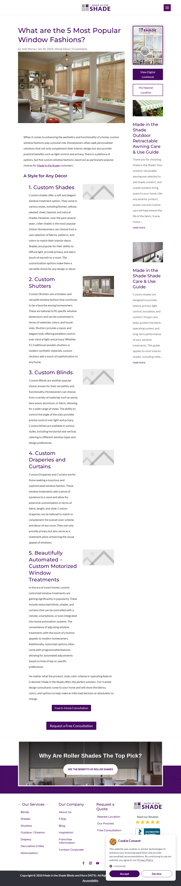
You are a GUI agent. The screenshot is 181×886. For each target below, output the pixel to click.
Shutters (26, 825)
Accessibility (90, 880)
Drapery (26, 839)
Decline (157, 873)
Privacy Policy (145, 860)
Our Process (105, 823)
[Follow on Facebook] (83, 863)
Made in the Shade (48, 165)
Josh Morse (29, 48)
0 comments (79, 48)
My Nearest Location (146, 90)
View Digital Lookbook (147, 74)
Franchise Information (67, 841)
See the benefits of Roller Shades (90, 769)
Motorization (29, 853)
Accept (124, 873)
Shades (25, 818)
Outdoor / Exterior (33, 832)
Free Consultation (109, 830)
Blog (62, 825)
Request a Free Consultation (71, 726)
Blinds (25, 812)
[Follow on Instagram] (90, 863)
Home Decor (62, 48)
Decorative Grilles (32, 846)
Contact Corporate (71, 849)
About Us (65, 812)
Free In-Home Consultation (71, 708)
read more (139, 227)
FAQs (62, 818)
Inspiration (66, 832)
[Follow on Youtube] (97, 863)
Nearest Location (108, 816)
